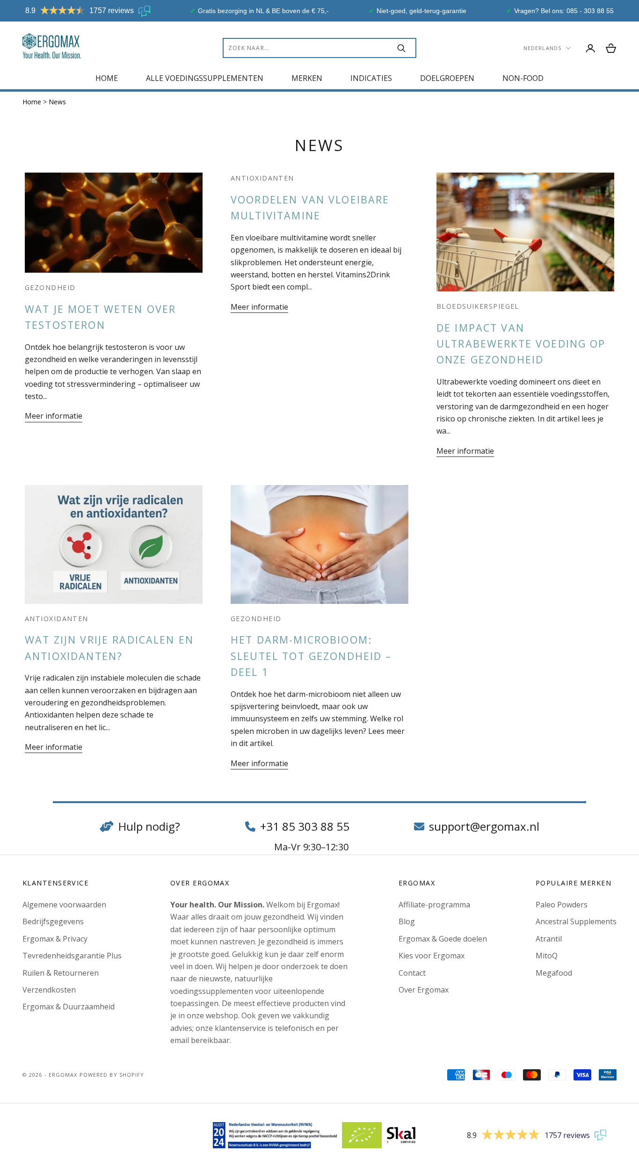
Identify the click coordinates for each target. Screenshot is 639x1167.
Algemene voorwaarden (64, 904)
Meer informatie (53, 416)
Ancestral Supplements (576, 921)
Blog (407, 921)
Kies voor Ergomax (432, 955)
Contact (412, 973)
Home (106, 78)
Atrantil (549, 939)
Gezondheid (50, 287)
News (57, 101)
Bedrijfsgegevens (53, 921)
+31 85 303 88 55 (304, 826)
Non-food (523, 78)
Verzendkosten (49, 990)
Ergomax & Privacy (54, 939)
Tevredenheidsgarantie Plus (72, 955)
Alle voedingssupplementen (204, 78)
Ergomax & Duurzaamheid (68, 1006)
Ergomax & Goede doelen (443, 939)
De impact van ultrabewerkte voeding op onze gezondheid (521, 344)
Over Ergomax (424, 990)
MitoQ (547, 955)
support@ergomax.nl (484, 826)
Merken (306, 78)
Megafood (554, 973)
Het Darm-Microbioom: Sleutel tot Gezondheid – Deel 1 (311, 656)
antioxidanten (262, 178)
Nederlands (542, 47)
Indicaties (371, 78)
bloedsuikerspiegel (477, 306)
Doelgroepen (447, 78)
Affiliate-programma (434, 904)
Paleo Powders (562, 904)
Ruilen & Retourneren (60, 973)
